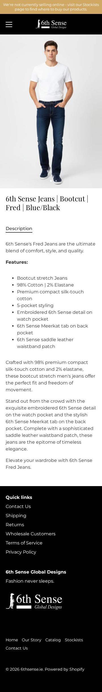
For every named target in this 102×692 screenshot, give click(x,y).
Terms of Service (24, 543)
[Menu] (9, 24)
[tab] (22, 228)
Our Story (31, 640)
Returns (15, 524)
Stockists (74, 640)
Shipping (16, 515)
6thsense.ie (32, 669)
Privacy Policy (21, 552)
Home (12, 640)
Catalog (53, 640)
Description (19, 228)
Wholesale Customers (31, 534)
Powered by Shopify (64, 669)
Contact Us (18, 506)
